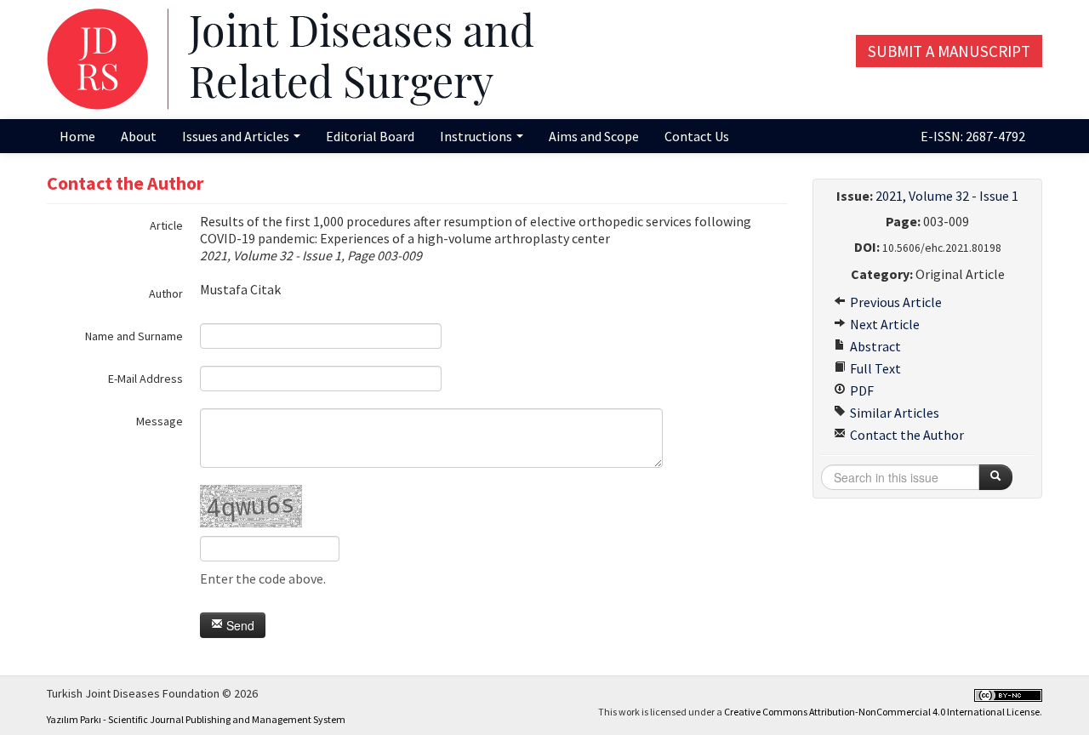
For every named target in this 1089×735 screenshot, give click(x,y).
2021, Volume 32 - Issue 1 (946, 195)
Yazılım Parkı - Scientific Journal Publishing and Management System (196, 719)
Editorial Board (370, 136)
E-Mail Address (145, 378)
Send (238, 625)
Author (166, 293)
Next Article (883, 324)
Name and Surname (134, 336)
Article (166, 225)
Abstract (874, 346)
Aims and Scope (594, 136)
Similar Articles (893, 412)
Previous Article (894, 302)
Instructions (477, 136)
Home (77, 136)
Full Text (874, 368)
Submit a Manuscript (949, 51)
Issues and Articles (237, 136)
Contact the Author (905, 434)
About (139, 136)
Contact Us (696, 136)
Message (159, 421)
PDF (860, 390)
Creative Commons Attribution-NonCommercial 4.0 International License (882, 711)
